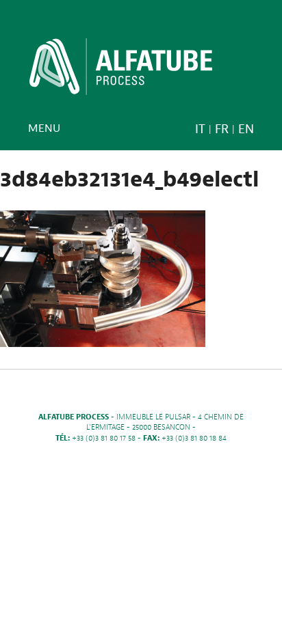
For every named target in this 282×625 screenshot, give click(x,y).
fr (222, 129)
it (200, 129)
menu (44, 128)
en (246, 129)
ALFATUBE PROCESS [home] (121, 71)
